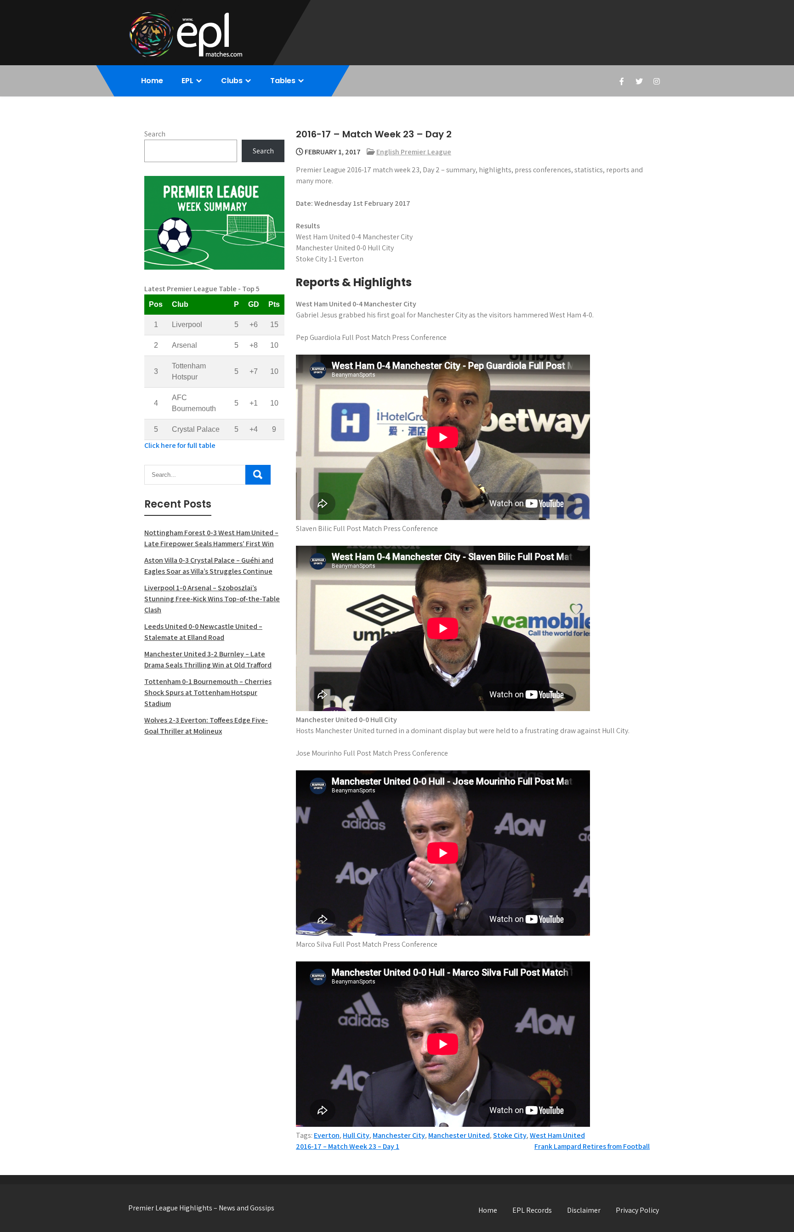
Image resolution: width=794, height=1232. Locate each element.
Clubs (232, 80)
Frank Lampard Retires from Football (592, 1146)
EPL (187, 80)
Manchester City (399, 1135)
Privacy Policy (637, 1210)
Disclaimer (584, 1210)
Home (152, 80)
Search (154, 134)
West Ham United (557, 1135)
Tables (282, 80)
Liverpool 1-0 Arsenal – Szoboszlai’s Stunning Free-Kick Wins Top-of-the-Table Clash (212, 599)
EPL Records (532, 1210)
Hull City (356, 1135)
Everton (327, 1135)
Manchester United (459, 1135)
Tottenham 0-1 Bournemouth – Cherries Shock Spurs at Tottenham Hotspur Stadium (208, 692)
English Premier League (413, 152)
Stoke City (510, 1135)
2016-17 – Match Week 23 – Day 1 (347, 1146)
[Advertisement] (214, 810)
